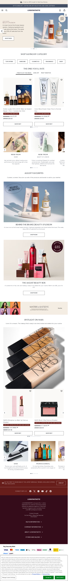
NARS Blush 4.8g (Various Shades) (45, 420)
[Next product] (63, 412)
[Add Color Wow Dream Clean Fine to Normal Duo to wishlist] (61, 80)
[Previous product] (4, 412)
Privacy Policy (36, 574)
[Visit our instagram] (38, 491)
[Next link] (63, 149)
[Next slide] (66, 31)
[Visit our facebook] (30, 491)
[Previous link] (4, 149)
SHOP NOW (8, 38)
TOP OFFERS (9, 61)
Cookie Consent (33, 513)
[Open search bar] (6, 10)
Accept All (48, 577)
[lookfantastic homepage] (34, 10)
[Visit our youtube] (42, 491)
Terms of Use (46, 574)
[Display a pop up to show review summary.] (16, 116)
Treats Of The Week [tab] (24, 73)
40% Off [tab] (36, 73)
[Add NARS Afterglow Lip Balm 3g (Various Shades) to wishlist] (30, 391)
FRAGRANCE (49, 61)
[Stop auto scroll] (66, 15)
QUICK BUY (18, 124)
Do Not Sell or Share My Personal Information (34, 516)
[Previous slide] (2, 31)
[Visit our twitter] (34, 491)
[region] (34, 568)
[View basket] (64, 10)
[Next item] (63, 102)
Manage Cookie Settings (8, 577)
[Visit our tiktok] (47, 491)
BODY (61, 61)
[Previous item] (4, 102)
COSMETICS (35, 61)
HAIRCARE (22, 61)
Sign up (61, 483)
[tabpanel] (34, 102)
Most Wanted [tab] (46, 73)
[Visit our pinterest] (51, 491)
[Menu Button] (2, 10)
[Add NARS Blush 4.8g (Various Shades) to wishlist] (61, 391)
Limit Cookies (60, 577)
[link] (60, 10)
